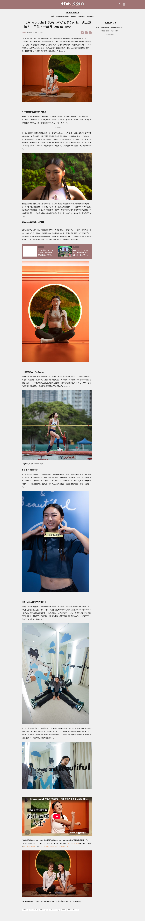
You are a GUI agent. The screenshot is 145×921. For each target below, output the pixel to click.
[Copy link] (90, 32)
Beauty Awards (70, 16)
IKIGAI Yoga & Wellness (49, 846)
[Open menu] (124, 4)
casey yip (31, 32)
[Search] (120, 4)
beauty (24, 32)
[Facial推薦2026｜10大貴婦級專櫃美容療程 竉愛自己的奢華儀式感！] (30, 251)
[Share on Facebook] (82, 32)
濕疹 (52, 16)
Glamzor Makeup (29, 846)
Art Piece (62, 846)
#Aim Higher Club (73, 910)
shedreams (60, 16)
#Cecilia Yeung (54, 910)
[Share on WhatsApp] (86, 32)
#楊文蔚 (25, 910)
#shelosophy (43, 910)
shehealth (90, 16)
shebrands (81, 16)
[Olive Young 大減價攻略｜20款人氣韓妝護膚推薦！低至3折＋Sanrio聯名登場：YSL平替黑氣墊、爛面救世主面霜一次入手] (65, 251)
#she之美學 (33, 910)
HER (68, 846)
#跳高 (63, 910)
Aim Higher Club (73, 843)
